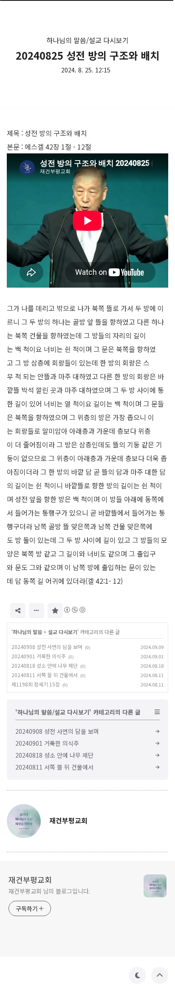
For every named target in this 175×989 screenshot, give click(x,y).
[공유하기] (17, 610)
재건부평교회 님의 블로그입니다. (49, 891)
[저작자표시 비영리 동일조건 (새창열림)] (74, 609)
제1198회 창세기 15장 (35, 684)
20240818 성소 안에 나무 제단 (44, 665)
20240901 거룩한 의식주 (38, 656)
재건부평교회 (30, 879)
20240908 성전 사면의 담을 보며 (46, 646)
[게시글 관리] (36, 610)
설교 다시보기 (62, 631)
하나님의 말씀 (27, 631)
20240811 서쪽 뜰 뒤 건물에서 (44, 674)
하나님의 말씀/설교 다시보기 (87, 40)
